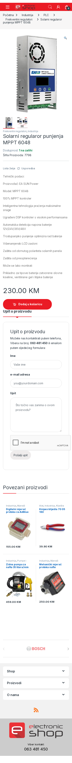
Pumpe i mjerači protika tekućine (19, 562)
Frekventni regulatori (19, 19)
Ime (13, 355)
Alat (41, 505)
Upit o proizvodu (17, 311)
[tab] (17, 313)
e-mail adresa (20, 374)
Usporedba (28, 168)
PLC (46, 15)
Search (50, 7)
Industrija (27, 15)
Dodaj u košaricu (30, 304)
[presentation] (68, 649)
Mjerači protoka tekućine (15, 506)
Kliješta (60, 505)
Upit (13, 393)
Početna (8, 15)
